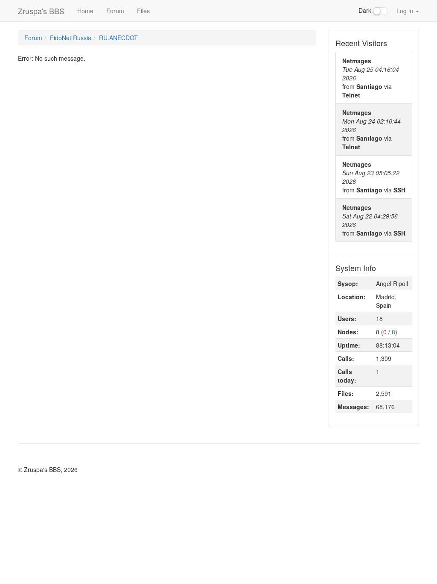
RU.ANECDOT (118, 37)
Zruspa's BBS (41, 10)
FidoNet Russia (70, 37)
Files (143, 10)
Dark (365, 10)
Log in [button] (405, 10)
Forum (115, 10)
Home (85, 10)
